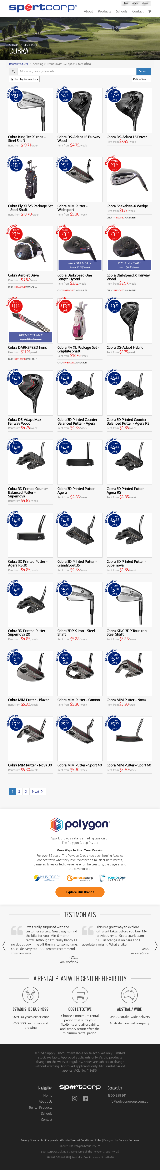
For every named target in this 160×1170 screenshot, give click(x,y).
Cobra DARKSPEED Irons (27, 347)
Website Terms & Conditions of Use (80, 1140)
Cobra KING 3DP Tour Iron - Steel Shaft (128, 632)
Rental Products (18, 64)
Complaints (51, 1140)
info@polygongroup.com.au (128, 1101)
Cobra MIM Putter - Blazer (28, 700)
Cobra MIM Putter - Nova (126, 700)
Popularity (25, 79)
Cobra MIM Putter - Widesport (73, 208)
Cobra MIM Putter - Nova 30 (30, 765)
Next (36, 791)
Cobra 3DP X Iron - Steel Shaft (76, 632)
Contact (46, 1120)
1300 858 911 (117, 1095)
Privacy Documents (31, 1140)
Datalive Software (129, 1140)
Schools (46, 1113)
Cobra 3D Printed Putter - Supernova (126, 563)
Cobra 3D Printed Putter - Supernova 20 (28, 632)
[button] (4, 946)
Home (47, 1095)
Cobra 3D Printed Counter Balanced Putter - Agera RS (128, 421)
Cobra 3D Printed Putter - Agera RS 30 (28, 563)
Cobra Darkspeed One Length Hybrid (75, 277)
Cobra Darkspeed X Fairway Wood (128, 277)
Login (135, 3)
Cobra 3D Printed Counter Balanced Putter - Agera (77, 421)
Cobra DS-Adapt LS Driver (127, 137)
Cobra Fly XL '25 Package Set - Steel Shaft (30, 208)
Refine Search (141, 79)
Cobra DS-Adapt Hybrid (125, 347)
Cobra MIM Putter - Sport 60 (129, 765)
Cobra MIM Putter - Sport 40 (80, 765)
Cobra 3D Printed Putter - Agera (77, 490)
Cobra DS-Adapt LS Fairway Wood (79, 139)
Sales (145, 3)
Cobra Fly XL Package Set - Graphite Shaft (78, 349)
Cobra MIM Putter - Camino (79, 700)
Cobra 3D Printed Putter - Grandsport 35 (77, 563)
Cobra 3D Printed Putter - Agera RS (126, 490)
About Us (45, 1101)
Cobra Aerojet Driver (24, 275)
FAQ (126, 3)
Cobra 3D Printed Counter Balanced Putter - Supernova (28, 492)
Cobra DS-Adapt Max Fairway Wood (24, 421)
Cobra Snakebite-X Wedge (127, 206)
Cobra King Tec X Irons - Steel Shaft (27, 139)
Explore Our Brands (80, 892)
